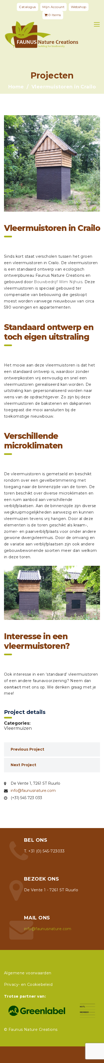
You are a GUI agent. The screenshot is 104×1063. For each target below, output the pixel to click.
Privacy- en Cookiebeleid (28, 984)
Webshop (78, 7)
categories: (17, 723)
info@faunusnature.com (33, 790)
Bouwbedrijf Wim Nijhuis (58, 281)
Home (16, 87)
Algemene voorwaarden (27, 973)
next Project (23, 764)
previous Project (27, 749)
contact (12, 687)
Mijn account (53, 7)
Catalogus (27, 7)
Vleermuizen (18, 728)
